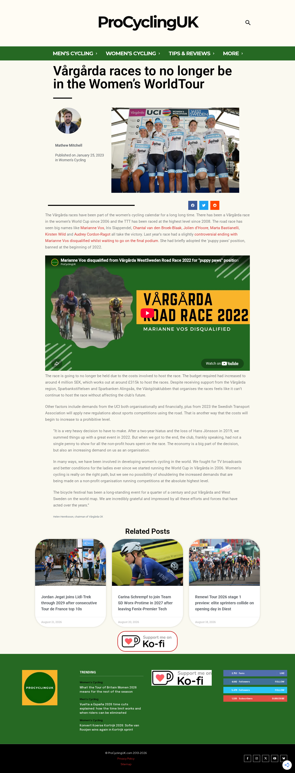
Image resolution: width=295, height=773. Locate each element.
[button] (248, 23)
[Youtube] (274, 758)
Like (282, 673)
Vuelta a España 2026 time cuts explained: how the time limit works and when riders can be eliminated (110, 709)
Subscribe (278, 698)
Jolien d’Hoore (195, 228)
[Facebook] (247, 758)
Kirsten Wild (55, 234)
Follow (279, 681)
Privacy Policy (125, 758)
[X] (265, 758)
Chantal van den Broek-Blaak (157, 228)
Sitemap (126, 764)
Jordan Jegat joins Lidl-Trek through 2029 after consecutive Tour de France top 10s (69, 602)
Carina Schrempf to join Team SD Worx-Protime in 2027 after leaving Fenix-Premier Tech (145, 602)
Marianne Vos (92, 228)
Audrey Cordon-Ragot (92, 234)
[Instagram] (256, 758)
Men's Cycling (89, 699)
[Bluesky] (283, 758)
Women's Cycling (72, 160)
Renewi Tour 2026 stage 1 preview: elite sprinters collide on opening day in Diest (224, 602)
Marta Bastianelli (224, 228)
